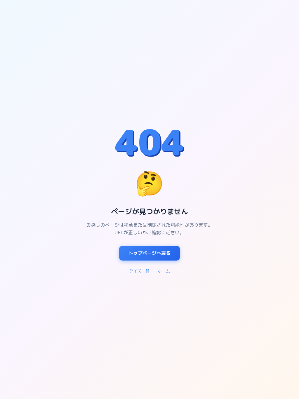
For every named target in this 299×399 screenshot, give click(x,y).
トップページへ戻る (149, 253)
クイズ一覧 (139, 271)
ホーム (164, 271)
